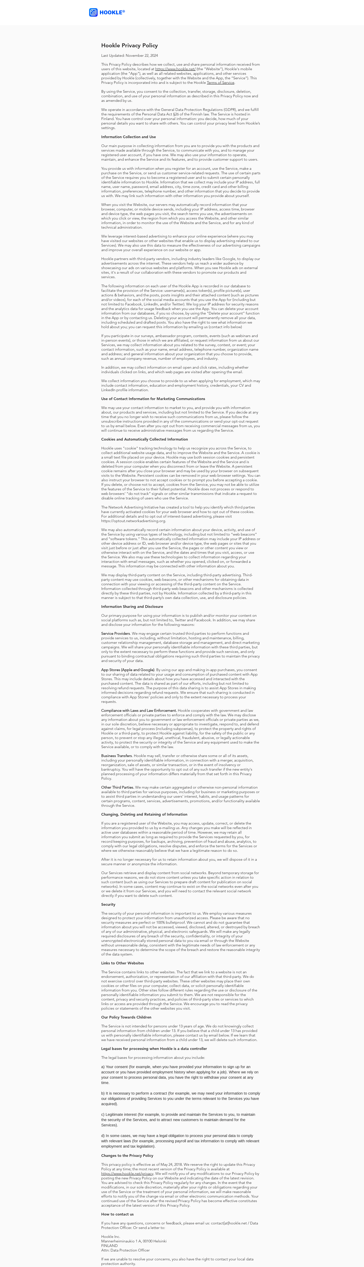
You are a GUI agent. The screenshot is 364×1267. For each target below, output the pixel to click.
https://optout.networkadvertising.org (133, 521)
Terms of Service (220, 82)
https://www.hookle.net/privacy (127, 1173)
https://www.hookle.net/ (175, 69)
